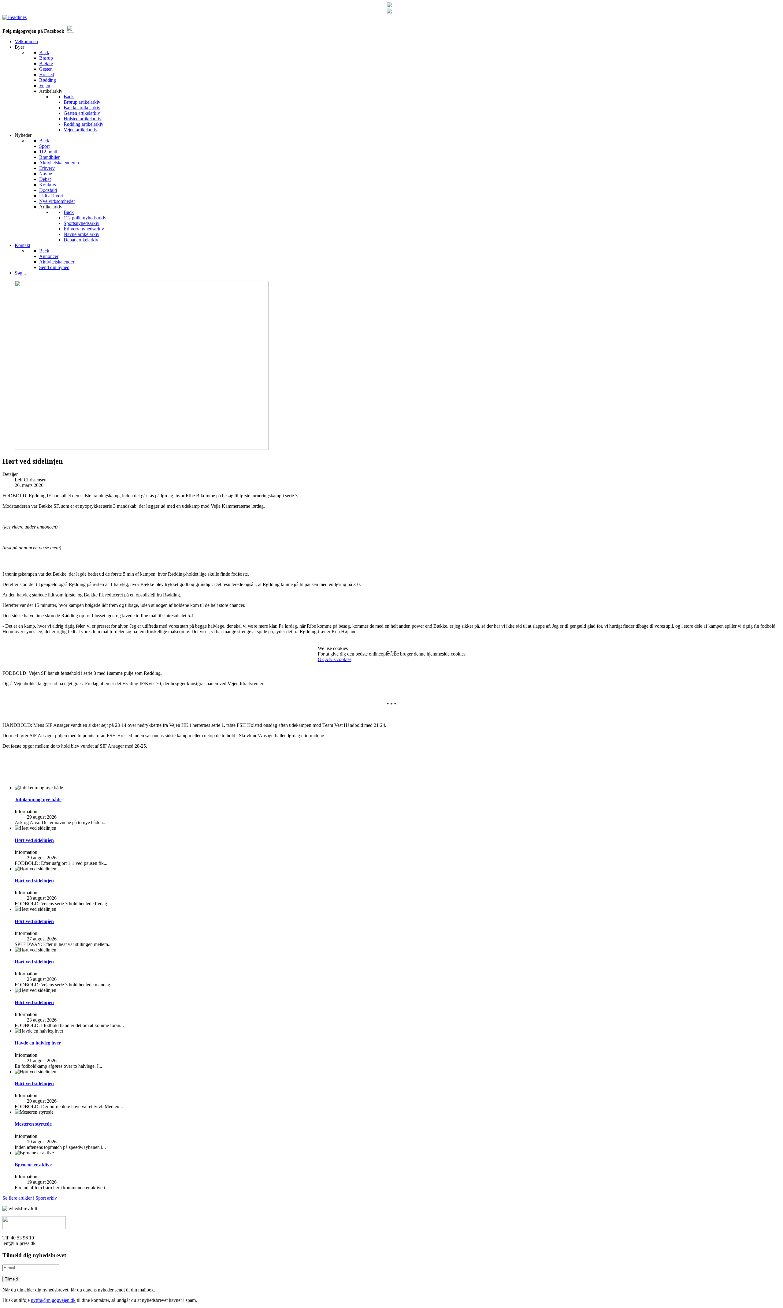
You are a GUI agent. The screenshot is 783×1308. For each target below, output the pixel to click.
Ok (321, 659)
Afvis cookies (338, 659)
